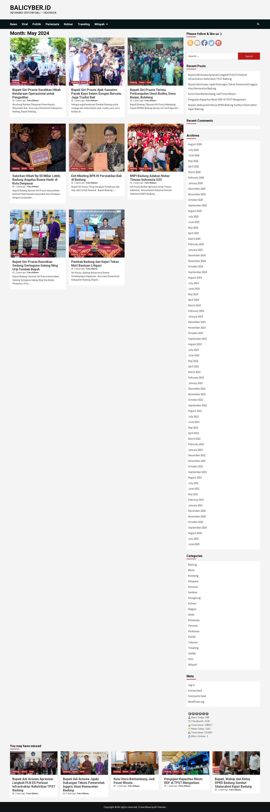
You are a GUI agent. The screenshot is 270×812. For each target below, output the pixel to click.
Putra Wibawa (33, 101)
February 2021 (196, 499)
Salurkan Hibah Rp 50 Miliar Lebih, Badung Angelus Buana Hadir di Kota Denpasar (36, 179)
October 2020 (195, 522)
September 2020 (197, 527)
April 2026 (193, 166)
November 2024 (197, 261)
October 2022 (195, 399)
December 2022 (196, 388)
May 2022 (193, 427)
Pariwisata (52, 24)
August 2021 (195, 477)
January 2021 (195, 505)
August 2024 (195, 277)
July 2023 (193, 350)
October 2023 (195, 333)
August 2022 (195, 411)
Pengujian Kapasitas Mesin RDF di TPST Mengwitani (217, 99)
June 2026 (193, 155)
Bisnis (191, 570)
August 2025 (195, 211)
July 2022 (193, 416)
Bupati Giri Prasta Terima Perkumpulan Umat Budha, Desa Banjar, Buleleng (153, 93)
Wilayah (100, 24)
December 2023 (196, 322)
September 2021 (197, 472)
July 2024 (193, 283)
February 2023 (196, 377)
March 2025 (194, 238)
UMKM (192, 653)
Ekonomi (193, 587)
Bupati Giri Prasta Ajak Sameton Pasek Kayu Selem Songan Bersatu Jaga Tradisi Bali (96, 93)
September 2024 (197, 272)
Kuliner (68, 24)
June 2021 (193, 488)
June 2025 (193, 222)
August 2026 (195, 144)
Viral (25, 24)
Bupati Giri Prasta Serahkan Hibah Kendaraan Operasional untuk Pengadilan (36, 93)
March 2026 (194, 172)
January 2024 (195, 316)
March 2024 (194, 305)
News (13, 24)
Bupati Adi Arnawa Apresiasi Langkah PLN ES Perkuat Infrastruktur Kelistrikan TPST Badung (217, 77)
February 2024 (196, 311)
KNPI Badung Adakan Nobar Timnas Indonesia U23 (150, 177)
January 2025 (195, 250)
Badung (15, 82)
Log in (191, 685)
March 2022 (194, 438)
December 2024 (196, 255)
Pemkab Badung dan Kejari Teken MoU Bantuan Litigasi (95, 263)
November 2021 (197, 461)
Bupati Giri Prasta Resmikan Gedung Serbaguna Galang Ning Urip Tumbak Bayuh (35, 265)
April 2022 (193, 433)
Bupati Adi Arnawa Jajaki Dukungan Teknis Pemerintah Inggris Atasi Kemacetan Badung (222, 86)
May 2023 (193, 361)
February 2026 (196, 177)
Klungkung (194, 598)
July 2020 (193, 538)
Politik (36, 24)
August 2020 (195, 533)
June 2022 (193, 422)
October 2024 (195, 266)
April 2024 (193, 299)
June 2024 (193, 288)
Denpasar (193, 581)
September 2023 (197, 338)
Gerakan (192, 592)
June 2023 (193, 355)
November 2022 (197, 394)
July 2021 (193, 483)
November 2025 (197, 194)
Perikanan (193, 631)
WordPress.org (196, 701)
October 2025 (195, 200)
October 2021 (195, 466)
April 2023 (193, 366)
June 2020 (193, 544)
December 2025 (196, 188)
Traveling (84, 24)
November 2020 (197, 516)
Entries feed (195, 690)
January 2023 (195, 383)
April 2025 (193, 233)
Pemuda (193, 625)
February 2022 (196, 444)
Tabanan (193, 642)
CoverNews (145, 807)
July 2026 (193, 150)
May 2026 (193, 161)
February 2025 (196, 244)
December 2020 (196, 511)
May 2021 (193, 494)
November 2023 (197, 327)
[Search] (258, 24)
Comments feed (197, 696)
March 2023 (194, 372)
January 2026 (195, 183)
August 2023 (195, 344)
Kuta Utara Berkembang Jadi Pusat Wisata (212, 94)
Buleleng (193, 575)
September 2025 (197, 205)
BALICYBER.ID (30, 7)
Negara (192, 609)
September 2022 (197, 405)
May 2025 (193, 227)
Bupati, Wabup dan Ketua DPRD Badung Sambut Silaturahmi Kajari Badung (222, 107)
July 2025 (193, 216)
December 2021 (196, 455)
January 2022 (195, 450)
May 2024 (193, 294)
